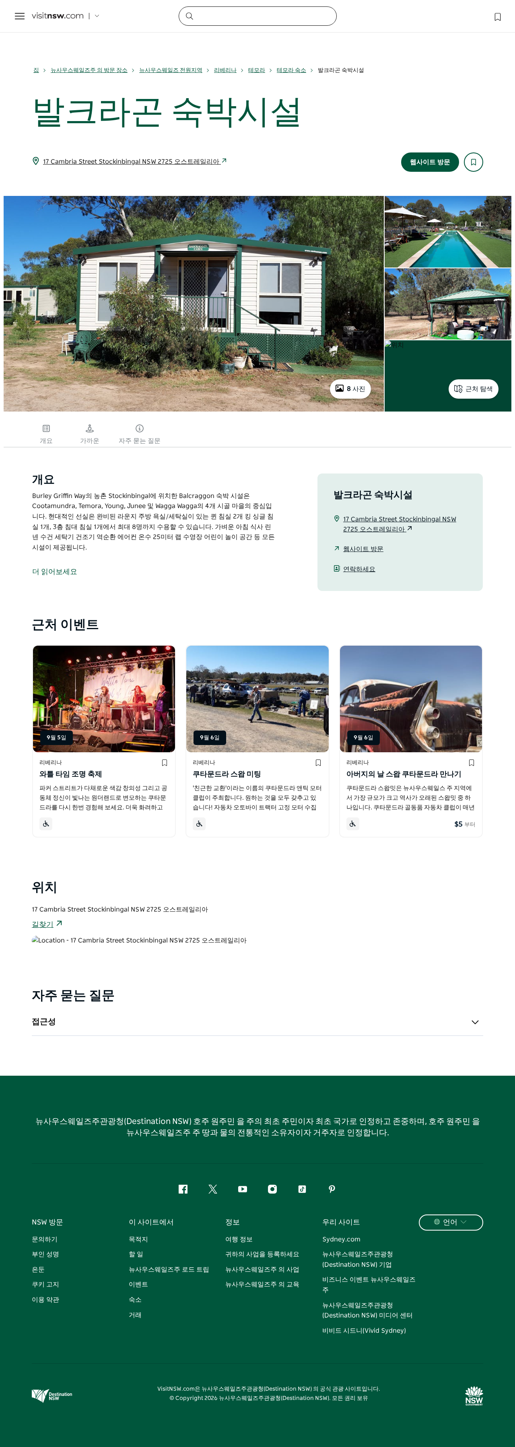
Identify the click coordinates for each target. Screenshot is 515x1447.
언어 (450, 1222)
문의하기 (45, 1239)
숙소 (135, 1300)
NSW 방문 (47, 1222)
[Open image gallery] (194, 411)
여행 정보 (239, 1239)
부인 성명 (45, 1254)
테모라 (256, 70)
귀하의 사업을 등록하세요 (262, 1254)
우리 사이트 (341, 1222)
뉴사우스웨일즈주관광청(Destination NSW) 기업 (357, 1259)
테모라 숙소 (291, 70)
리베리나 (225, 70)
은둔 (38, 1269)
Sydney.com (341, 1239)
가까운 (89, 441)
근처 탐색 (479, 389)
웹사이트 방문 (430, 162)
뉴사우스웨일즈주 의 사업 (262, 1269)
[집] (57, 16)
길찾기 (43, 924)
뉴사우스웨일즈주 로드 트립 (169, 1269)
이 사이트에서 (151, 1222)
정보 (232, 1222)
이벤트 (138, 1284)
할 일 (136, 1254)
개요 (46, 441)
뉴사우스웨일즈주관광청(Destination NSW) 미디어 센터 (367, 1310)
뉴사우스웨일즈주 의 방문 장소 (89, 70)
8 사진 (356, 389)
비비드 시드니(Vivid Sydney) (364, 1331)
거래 (135, 1315)
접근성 (44, 1022)
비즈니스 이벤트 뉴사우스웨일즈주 (369, 1284)
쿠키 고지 (45, 1284)
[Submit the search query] (189, 16)
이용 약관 (45, 1300)
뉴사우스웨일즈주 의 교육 (262, 1284)
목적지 (138, 1239)
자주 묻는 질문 (140, 441)
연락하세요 (359, 569)
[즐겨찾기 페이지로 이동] (497, 16)
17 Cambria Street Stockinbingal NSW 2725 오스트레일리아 (132, 161)
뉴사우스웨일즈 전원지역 (170, 70)
